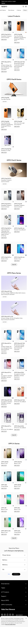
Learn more (4, 39)
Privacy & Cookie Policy (10, 624)
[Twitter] (5, 614)
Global (3, 3)
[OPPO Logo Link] (4, 6)
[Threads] (13, 614)
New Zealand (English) (19, 615)
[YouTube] (7, 614)
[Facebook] (2, 614)
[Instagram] (10, 614)
